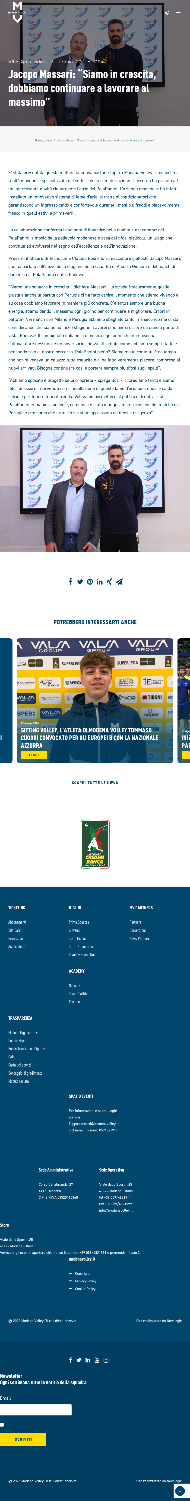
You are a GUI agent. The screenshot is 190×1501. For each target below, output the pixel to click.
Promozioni (16, 938)
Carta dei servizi (19, 1064)
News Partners (140, 938)
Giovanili (75, 930)
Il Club (75, 907)
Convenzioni (138, 930)
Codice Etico (16, 1040)
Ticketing (16, 907)
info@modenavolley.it (116, 1210)
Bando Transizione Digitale (26, 1048)
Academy (77, 971)
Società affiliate (80, 993)
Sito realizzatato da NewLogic (159, 1320)
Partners (40, 61)
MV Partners (141, 907)
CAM (11, 1056)
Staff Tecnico (78, 938)
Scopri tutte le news (95, 782)
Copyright (82, 1273)
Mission (74, 1001)
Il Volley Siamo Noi (82, 954)
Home (38, 140)
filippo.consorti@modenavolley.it (94, 1123)
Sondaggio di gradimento (25, 1073)
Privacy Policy (85, 1281)
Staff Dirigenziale (81, 946)
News (15, 61)
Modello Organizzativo (23, 1032)
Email (5, 1398)
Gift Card (14, 930)
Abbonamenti (17, 922)
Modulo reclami (19, 1081)
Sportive (26, 61)
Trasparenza (20, 1018)
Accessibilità (17, 946)
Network (74, 985)
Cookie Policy (85, 1288)
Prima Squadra (79, 922)
